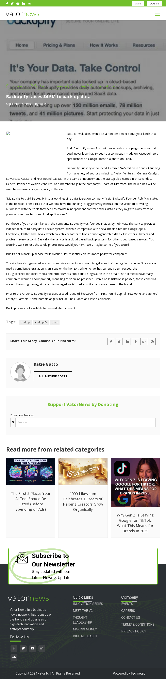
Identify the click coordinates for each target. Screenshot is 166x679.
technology (79, 86)
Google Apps (136, 229)
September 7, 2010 (18, 104)
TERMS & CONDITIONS (137, 624)
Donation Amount (22, 415)
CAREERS (128, 611)
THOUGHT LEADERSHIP (82, 620)
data (54, 322)
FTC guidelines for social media (26, 274)
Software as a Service (51, 86)
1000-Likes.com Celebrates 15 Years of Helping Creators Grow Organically (83, 501)
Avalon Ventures (124, 173)
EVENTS (127, 604)
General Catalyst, (148, 173)
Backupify (73, 168)
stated (154, 198)
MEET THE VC (83, 611)
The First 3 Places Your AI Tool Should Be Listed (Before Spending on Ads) (31, 501)
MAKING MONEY (85, 629)
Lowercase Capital (18, 179)
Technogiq (138, 673)
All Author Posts (53, 376)
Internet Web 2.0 (19, 86)
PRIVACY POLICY (133, 631)
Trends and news (104, 86)
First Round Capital (49, 179)
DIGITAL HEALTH (85, 636)
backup (25, 322)
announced (99, 168)
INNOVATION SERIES (88, 604)
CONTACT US (130, 617)
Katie (42, 104)
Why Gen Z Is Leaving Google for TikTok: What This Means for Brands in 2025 (135, 523)
